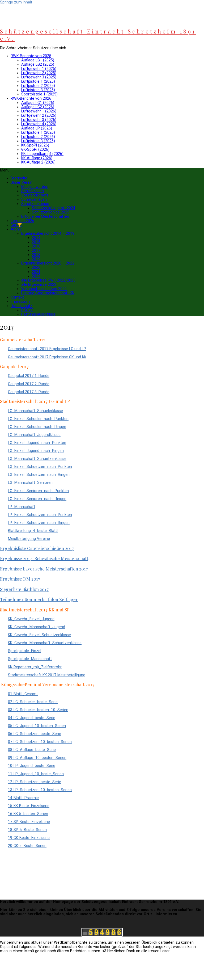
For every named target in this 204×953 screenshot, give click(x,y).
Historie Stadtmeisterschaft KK (47, 293)
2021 (36, 272)
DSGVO (27, 310)
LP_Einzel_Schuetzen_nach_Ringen (39, 522)
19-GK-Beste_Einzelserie (29, 838)
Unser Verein (21, 182)
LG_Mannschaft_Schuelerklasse (35, 411)
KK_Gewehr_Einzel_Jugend (31, 619)
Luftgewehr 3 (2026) (38, 119)
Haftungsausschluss (38, 314)
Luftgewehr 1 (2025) (38, 68)
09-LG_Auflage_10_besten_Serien (37, 757)
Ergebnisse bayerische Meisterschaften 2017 (44, 569)
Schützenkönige (35, 203)
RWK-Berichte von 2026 (31, 98)
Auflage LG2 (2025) (37, 64)
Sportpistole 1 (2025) (39, 94)
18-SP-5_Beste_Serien (27, 830)
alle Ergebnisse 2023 (38, 284)
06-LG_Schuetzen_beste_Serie (34, 734)
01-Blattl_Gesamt (23, 694)
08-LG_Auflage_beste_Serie (32, 750)
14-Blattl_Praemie (23, 798)
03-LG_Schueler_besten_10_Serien (38, 710)
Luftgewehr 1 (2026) (38, 111)
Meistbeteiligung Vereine (29, 538)
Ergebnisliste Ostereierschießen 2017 (37, 548)
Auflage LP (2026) (36, 128)
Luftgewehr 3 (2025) (38, 77)
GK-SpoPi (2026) (35, 149)
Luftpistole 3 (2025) (38, 90)
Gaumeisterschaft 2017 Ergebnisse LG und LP (47, 349)
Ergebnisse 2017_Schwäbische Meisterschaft (44, 558)
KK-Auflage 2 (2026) (38, 162)
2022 (36, 276)
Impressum (20, 301)
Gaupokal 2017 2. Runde (28, 384)
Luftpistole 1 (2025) (38, 81)
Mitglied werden (34, 186)
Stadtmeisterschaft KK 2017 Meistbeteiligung (46, 675)
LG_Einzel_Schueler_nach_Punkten (38, 419)
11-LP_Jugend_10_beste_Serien (36, 774)
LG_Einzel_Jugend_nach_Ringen (36, 450)
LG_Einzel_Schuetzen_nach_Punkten (40, 466)
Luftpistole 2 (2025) (38, 85)
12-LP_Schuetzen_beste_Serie (34, 782)
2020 (36, 267)
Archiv (16, 229)
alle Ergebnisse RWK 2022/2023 (48, 280)
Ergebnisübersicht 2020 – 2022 (47, 263)
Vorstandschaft (34, 195)
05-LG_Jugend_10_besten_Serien (37, 726)
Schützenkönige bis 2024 (53, 208)
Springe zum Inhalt (16, 2)
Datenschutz (21, 306)
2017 (36, 250)
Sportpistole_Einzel (24, 651)
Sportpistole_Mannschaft (30, 659)
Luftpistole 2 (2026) (38, 137)
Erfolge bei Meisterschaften (45, 216)
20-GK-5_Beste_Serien (27, 845)
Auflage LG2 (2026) (37, 107)
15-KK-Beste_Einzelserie (28, 806)
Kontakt (17, 297)
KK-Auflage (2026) (36, 158)
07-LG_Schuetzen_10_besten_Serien (40, 742)
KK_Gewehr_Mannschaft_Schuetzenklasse (45, 643)
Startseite (19, 178)
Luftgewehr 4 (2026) (38, 124)
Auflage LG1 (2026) (37, 102)
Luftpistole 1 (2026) (38, 132)
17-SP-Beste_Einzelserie (29, 822)
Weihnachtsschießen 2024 (44, 289)
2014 (36, 238)
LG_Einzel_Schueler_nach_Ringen (37, 427)
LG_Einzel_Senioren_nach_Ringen (37, 499)
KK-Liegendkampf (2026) (42, 154)
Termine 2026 (22, 221)
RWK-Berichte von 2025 (31, 56)
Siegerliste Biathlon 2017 (24, 589)
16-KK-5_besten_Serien (28, 814)
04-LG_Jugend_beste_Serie (31, 718)
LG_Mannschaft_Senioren (30, 482)
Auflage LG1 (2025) (37, 60)
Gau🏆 (16, 225)
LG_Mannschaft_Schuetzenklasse (37, 458)
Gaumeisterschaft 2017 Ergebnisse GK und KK (47, 357)
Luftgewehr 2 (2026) (38, 115)
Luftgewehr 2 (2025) (38, 73)
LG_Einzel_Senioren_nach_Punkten (38, 491)
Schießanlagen (34, 199)
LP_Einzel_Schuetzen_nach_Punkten (40, 515)
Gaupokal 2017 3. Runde (28, 392)
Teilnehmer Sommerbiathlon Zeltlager (39, 599)
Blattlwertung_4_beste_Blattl (33, 530)
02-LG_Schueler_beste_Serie (33, 702)
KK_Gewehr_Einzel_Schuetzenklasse (39, 635)
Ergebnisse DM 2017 (20, 579)
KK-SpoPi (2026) (35, 145)
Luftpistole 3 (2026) (38, 141)
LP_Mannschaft (21, 507)
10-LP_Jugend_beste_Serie (31, 765)
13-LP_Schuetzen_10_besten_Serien (40, 790)
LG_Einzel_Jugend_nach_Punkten (37, 442)
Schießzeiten (32, 191)
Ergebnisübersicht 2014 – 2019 (47, 233)
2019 (36, 259)
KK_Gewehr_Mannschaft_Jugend (36, 627)
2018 (36, 255)
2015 (36, 242)
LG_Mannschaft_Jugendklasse (34, 435)
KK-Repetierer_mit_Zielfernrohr (35, 667)
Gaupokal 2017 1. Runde (28, 375)
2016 (36, 246)
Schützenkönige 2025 (50, 212)
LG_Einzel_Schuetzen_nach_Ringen (39, 474)
